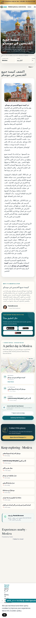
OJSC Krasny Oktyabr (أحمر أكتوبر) (19, 398)
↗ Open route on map (18, 413)
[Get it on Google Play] (25, 328)
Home (29, 7)
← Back (4, 31)
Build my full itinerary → (18, 418)
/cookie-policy (15, 611)
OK (4, 615)
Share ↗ (30, 67)
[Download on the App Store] (10, 328)
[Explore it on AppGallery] (18, 333)
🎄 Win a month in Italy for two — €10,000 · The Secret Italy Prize (18, 2)
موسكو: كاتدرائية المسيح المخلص (17, 389)
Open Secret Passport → (18, 437)
